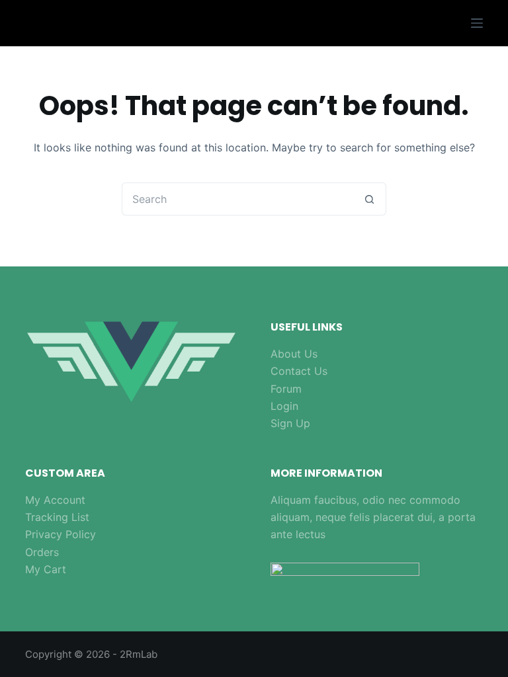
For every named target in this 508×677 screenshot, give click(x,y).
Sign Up (290, 423)
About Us (294, 353)
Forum (286, 388)
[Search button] (369, 199)
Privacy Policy (60, 534)
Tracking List (57, 517)
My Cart (45, 569)
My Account (55, 499)
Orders (42, 552)
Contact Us (299, 371)
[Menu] (477, 23)
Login (284, 406)
